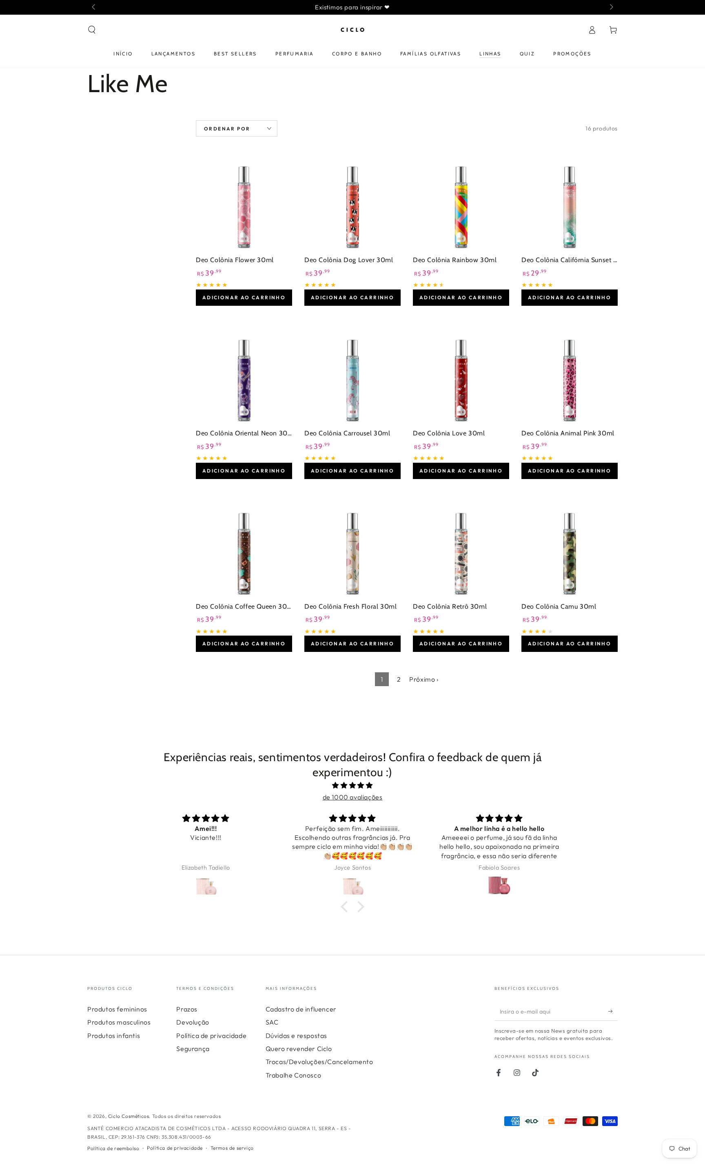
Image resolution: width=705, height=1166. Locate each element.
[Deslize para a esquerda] (94, 7)
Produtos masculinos (119, 1022)
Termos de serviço (232, 1148)
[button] (91, 30)
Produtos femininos (117, 1009)
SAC (272, 1022)
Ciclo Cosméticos (128, 1116)
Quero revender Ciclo (299, 1049)
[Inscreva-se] (613, 1011)
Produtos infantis (113, 1035)
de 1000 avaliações (353, 797)
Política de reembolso (113, 1148)
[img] (352, 785)
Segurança (192, 1049)
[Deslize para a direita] (611, 7)
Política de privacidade (211, 1035)
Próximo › (423, 679)
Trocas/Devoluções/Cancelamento (319, 1062)
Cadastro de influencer (301, 1009)
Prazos (186, 1009)
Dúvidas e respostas (296, 1035)
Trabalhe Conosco (293, 1075)
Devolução (192, 1022)
